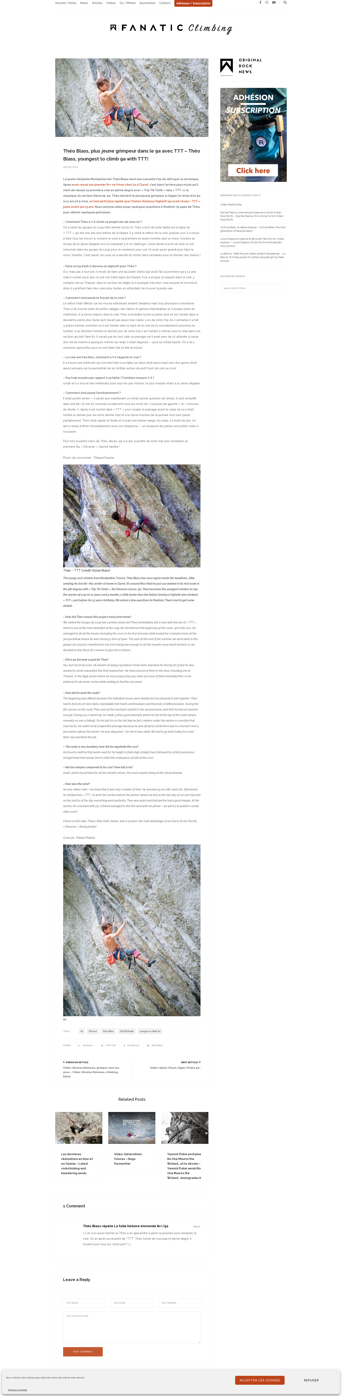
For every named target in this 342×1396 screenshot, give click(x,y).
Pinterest (157, 1045)
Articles (97, 3)
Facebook (133, 1045)
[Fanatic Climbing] (171, 28)
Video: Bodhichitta (231, 204)
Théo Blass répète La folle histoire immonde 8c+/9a (125, 1226)
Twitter (110, 1045)
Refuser (311, 1380)
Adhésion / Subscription (193, 3)
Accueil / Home (65, 3)
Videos (111, 3)
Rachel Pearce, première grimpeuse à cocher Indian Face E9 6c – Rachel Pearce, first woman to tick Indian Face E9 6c (252, 216)
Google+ (88, 1045)
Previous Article (77, 1062)
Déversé (93, 1031)
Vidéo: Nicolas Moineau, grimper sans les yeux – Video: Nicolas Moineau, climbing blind (91, 1072)
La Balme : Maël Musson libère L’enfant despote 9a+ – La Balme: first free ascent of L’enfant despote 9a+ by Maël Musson (252, 257)
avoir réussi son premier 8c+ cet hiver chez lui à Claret (110, 184)
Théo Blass (108, 1031)
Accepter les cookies (260, 1380)
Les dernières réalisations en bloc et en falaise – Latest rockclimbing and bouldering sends (77, 1164)
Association (147, 3)
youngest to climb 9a (150, 1031)
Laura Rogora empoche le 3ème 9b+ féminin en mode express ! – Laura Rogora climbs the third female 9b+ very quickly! (252, 242)
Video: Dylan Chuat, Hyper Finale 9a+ (175, 1067)
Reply (196, 1226)
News (84, 3)
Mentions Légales (17, 1390)
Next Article (189, 1062)
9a (82, 1031)
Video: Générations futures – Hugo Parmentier (128, 1159)
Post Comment (83, 1351)
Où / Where (128, 3)
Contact (164, 3)
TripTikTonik (127, 1031)
